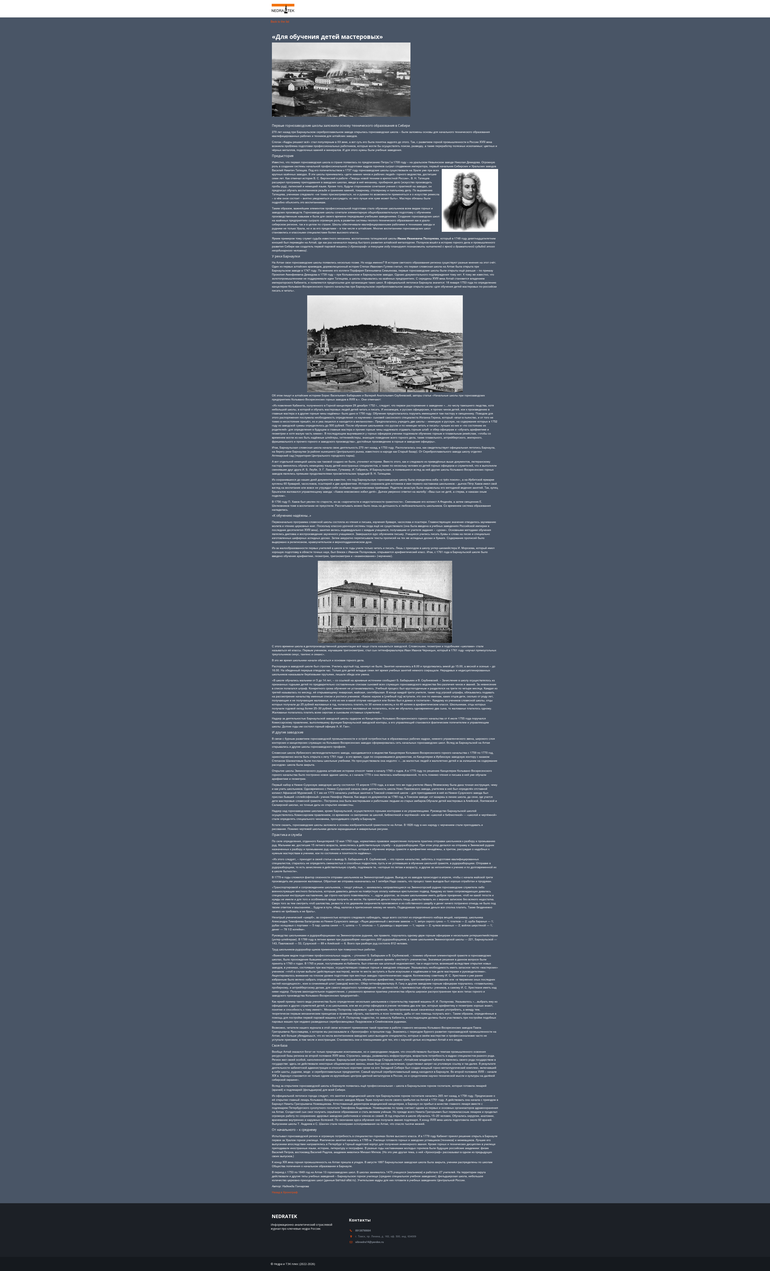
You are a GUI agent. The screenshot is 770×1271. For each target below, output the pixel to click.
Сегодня (407, 8)
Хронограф (359, 8)
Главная (255, 8)
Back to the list (280, 21)
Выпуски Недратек (434, 8)
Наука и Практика (330, 8)
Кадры (304, 8)
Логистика (385, 8)
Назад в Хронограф (285, 1192)
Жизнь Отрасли (281, 8)
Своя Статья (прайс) (470, 8)
